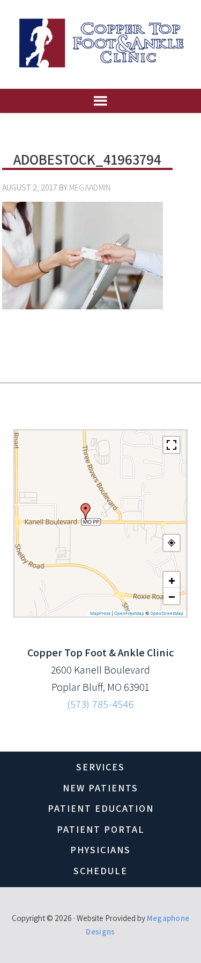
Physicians (100, 850)
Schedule (100, 871)
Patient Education (101, 808)
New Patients (100, 788)
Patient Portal (101, 829)
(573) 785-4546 (100, 704)
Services (100, 767)
